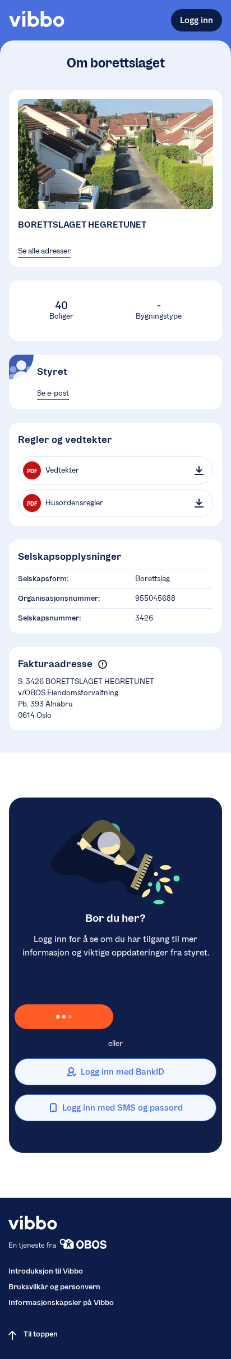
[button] (102, 664)
